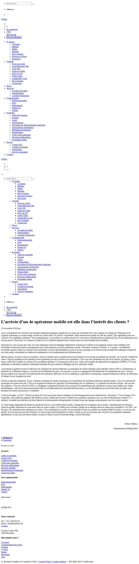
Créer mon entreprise (10, 463)
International (6, 487)
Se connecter (12, 29)
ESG (3, 484)
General (44, 561)
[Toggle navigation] (8, 169)
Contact (4, 526)
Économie (7, 440)
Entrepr (8, 482)
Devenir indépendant (10, 465)
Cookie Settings (59, 561)
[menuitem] (8, 35)
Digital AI (5, 489)
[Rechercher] (33, 4)
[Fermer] (2, 174)
